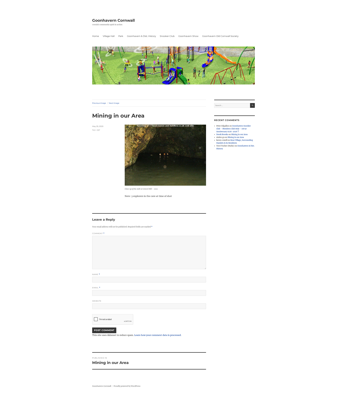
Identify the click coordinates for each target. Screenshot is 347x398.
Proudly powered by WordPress (127, 386)
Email (96, 288)
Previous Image (99, 103)
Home (95, 36)
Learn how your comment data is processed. (157, 335)
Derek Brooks (222, 134)
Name (96, 274)
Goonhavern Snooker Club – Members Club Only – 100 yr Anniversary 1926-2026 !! (233, 129)
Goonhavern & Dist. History (141, 36)
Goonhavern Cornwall (113, 20)
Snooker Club (167, 36)
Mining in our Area (239, 134)
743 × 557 (96, 130)
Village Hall (109, 36)
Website (96, 301)
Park (120, 36)
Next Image (114, 103)
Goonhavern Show (188, 36)
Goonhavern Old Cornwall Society (220, 36)
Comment (98, 233)
